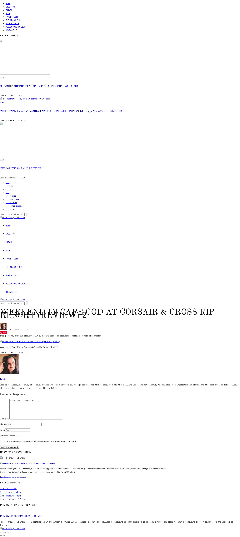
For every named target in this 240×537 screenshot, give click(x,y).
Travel (9, 10)
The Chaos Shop (14, 20)
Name (3, 424)
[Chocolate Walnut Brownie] (25, 156)
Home (8, 3)
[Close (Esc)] (11, 532)
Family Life (12, 17)
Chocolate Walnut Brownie (21, 168)
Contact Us (11, 30)
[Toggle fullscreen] (4, 532)
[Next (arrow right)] (4, 535)
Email (2, 429)
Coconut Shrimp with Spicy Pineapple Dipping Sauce (39, 86)
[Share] (8, 532)
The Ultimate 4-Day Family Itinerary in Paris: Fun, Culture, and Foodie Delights (61, 111)
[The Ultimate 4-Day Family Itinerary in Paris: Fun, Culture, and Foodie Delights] (25, 99)
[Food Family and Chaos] (12, 529)
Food (8, 13)
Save (4, 332)
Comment (4, 418)
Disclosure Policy (15, 27)
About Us (10, 7)
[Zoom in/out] (1, 532)
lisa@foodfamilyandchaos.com (13, 477)
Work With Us (12, 23)
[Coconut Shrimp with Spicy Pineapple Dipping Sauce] (25, 74)
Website (4, 435)
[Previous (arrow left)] (1, 535)
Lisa (10, 329)
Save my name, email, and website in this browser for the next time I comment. (39, 441)
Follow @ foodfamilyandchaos (21, 516)
